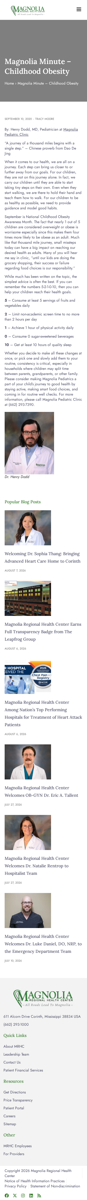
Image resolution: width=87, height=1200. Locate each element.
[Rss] (39, 1195)
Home (9, 83)
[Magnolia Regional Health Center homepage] (27, 10)
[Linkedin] (31, 1195)
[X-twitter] (15, 1195)
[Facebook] (7, 1195)
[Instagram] (23, 1195)
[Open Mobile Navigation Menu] (78, 9)
